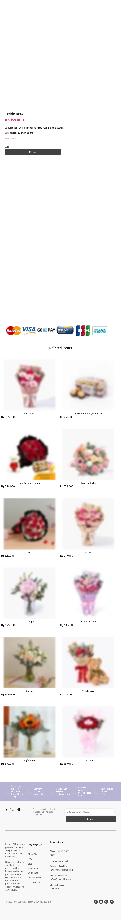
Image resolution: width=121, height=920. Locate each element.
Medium (32, 152)
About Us (32, 854)
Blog (30, 863)
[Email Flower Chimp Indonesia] (112, 902)
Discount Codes (35, 882)
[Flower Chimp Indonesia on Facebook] (96, 902)
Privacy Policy (34, 877)
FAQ (30, 858)
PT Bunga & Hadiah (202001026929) (32, 901)
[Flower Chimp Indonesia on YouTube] (101, 902)
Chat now (54, 888)
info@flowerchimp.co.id (61, 869)
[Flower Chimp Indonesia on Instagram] (106, 902)
